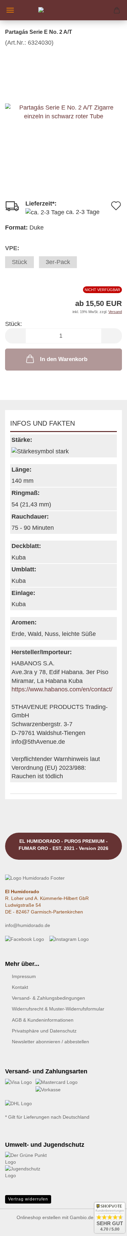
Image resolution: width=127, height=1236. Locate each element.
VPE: (12, 248)
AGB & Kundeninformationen (42, 1020)
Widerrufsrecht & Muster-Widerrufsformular (58, 1009)
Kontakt (20, 987)
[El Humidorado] (63, 10)
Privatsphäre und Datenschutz (44, 1030)
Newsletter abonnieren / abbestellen (50, 1041)
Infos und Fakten (42, 423)
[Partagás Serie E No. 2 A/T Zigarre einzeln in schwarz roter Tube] (63, 97)
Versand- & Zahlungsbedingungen (48, 998)
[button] (15, 335)
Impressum (24, 976)
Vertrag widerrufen (28, 1199)
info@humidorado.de (27, 925)
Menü (10, 10)
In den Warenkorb (63, 359)
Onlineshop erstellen (39, 1217)
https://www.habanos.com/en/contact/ (62, 689)
